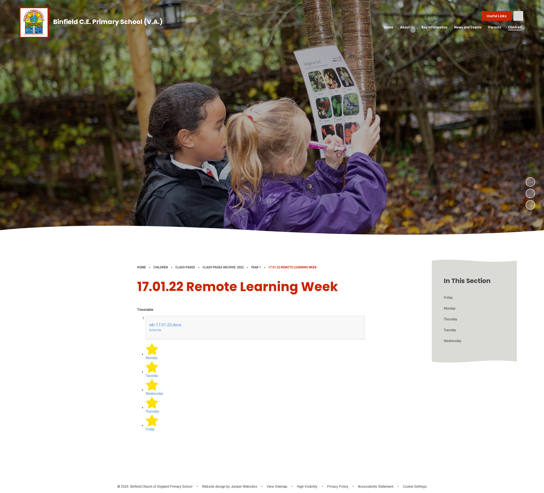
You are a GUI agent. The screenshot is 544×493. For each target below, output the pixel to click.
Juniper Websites (243, 487)
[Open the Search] (518, 16)
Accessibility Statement (375, 487)
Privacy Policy (337, 487)
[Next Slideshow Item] (530, 182)
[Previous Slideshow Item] (530, 193)
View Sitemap (277, 487)
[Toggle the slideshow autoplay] (530, 205)
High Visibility (307, 487)
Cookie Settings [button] (415, 487)
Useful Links (497, 16)
